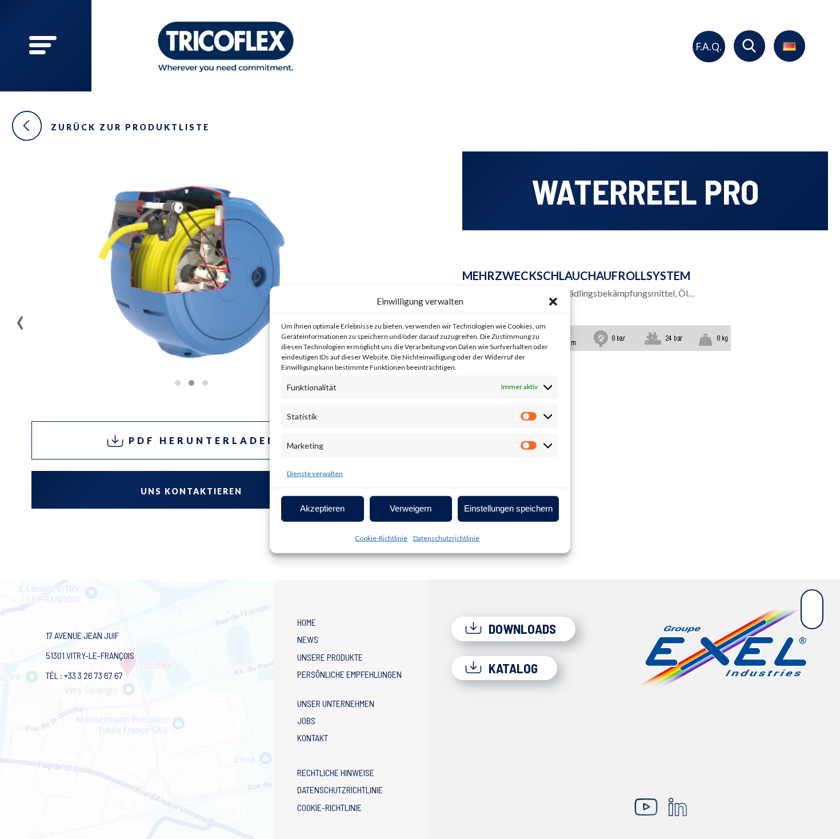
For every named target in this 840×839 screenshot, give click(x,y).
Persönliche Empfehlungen (349, 674)
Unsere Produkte (330, 657)
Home (306, 622)
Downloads (521, 629)
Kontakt (312, 737)
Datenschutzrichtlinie (446, 537)
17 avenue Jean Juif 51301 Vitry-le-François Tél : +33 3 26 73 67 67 (90, 655)
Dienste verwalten (315, 473)
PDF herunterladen (200, 440)
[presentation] (20, 319)
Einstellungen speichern (508, 508)
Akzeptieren (322, 508)
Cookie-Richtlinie (381, 537)
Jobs (306, 720)
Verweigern (410, 508)
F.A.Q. (709, 47)
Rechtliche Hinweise (335, 772)
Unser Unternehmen (335, 703)
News (307, 639)
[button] (553, 301)
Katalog (512, 668)
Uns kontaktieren (191, 491)
